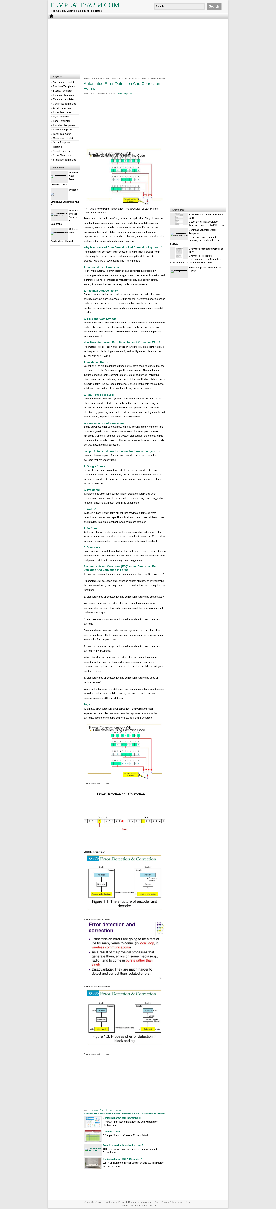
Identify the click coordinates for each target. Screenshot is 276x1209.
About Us (89, 1202)
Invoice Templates (63, 129)
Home (87, 78)
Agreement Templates (65, 82)
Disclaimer (133, 1202)
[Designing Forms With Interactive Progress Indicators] (93, 1127)
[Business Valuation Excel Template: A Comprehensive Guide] (179, 235)
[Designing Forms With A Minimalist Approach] (93, 1168)
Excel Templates (62, 112)
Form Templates (102, 78)
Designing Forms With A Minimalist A (122, 1159)
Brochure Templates (64, 86)
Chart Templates (62, 108)
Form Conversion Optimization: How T (123, 1145)
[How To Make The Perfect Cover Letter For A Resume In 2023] (179, 223)
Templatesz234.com (84, 5)
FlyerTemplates (61, 116)
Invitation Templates (64, 125)
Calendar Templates (64, 99)
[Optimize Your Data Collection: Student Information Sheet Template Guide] (59, 175)
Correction (104, 1110)
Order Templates (62, 142)
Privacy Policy (168, 1202)
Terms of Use (184, 1202)
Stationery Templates (64, 159)
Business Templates (64, 95)
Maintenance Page (150, 1202)
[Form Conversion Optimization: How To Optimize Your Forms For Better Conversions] (93, 1151)
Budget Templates (63, 90)
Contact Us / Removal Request (111, 1202)
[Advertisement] (138, 46)
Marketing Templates (64, 138)
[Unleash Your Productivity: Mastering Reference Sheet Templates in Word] (59, 232)
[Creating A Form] (93, 1140)
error (112, 1110)
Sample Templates (63, 151)
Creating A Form (112, 1131)
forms (118, 1110)
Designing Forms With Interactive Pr (122, 1118)
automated (93, 1110)
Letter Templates (62, 133)
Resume (57, 146)
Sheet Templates (62, 155)
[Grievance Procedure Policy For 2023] (179, 257)
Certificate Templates (64, 103)
